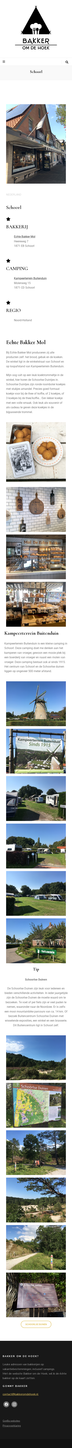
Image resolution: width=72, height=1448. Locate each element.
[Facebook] (6, 1404)
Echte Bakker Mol (24, 236)
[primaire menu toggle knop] (4, 61)
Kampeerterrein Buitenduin (30, 278)
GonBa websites (11, 1421)
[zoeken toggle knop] (67, 62)
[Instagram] (14, 1404)
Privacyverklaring (12, 1425)
